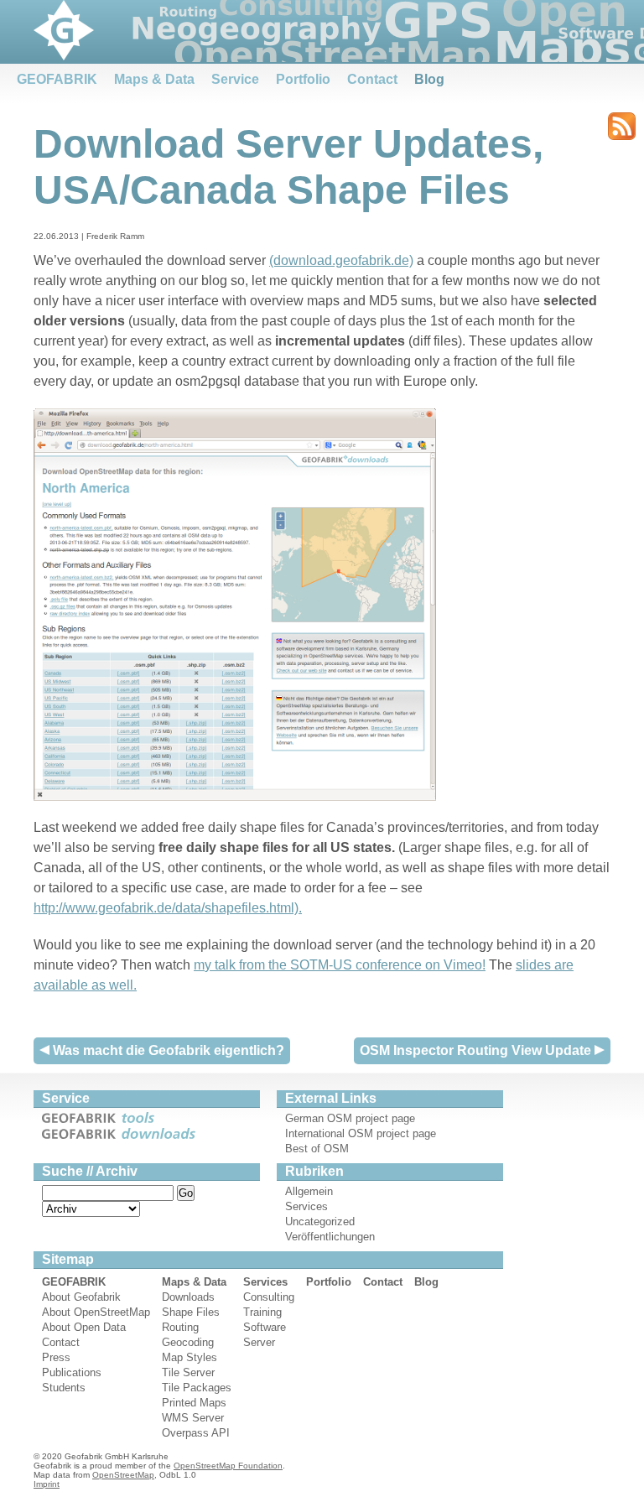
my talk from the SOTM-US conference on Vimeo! (340, 965)
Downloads (188, 1297)
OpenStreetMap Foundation (228, 1465)
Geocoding (188, 1342)
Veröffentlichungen (330, 1236)
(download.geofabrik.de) (341, 260)
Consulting (268, 1297)
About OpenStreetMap (96, 1312)
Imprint (47, 1484)
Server (259, 1342)
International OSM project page (360, 1133)
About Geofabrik (81, 1297)
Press (56, 1357)
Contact (372, 79)
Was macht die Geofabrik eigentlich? (166, 1050)
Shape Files (191, 1312)
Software (264, 1327)
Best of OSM (317, 1148)
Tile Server (188, 1372)
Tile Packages (196, 1387)
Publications (71, 1372)
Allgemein (309, 1191)
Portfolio (303, 79)
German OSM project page (350, 1118)
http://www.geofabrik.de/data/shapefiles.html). (168, 908)
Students (64, 1387)
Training (262, 1312)
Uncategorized (320, 1221)
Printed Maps (194, 1402)
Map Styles (189, 1357)
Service (235, 79)
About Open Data (84, 1327)
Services (306, 1206)
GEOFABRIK (57, 79)
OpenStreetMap (123, 1474)
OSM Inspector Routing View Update (477, 1050)
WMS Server (193, 1417)
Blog (429, 79)
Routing (180, 1327)
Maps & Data (154, 79)
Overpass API (196, 1433)
